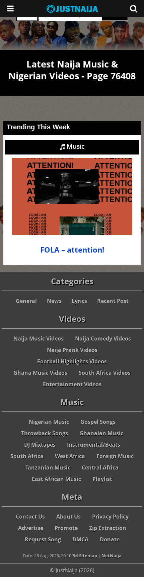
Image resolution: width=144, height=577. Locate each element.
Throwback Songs (44, 433)
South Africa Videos (105, 372)
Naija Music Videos (38, 338)
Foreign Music (115, 456)
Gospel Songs (98, 422)
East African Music (56, 479)
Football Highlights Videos (72, 361)
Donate (110, 539)
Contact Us (30, 516)
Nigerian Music (49, 422)
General (26, 301)
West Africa (70, 456)
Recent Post (113, 301)
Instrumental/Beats (93, 444)
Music (74, 146)
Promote (66, 528)
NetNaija (111, 555)
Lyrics (79, 301)
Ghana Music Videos (40, 372)
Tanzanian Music (47, 467)
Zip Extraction (107, 528)
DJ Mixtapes (40, 444)
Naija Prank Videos (72, 350)
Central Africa (100, 467)
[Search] (134, 8)
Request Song (43, 539)
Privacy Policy (110, 516)
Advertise (30, 528)
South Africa (27, 456)
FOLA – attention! (72, 250)
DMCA (80, 539)
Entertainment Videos (72, 384)
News (54, 301)
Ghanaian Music (101, 433)
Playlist (102, 479)
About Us (68, 516)
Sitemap (88, 555)
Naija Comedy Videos (103, 338)
